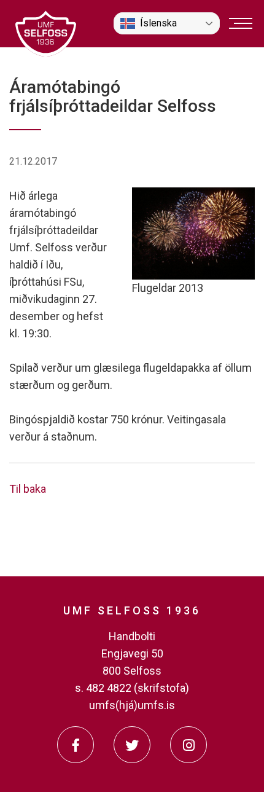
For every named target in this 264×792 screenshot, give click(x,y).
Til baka (27, 488)
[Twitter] (132, 744)
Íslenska (158, 23)
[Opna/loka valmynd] (240, 23)
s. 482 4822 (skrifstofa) (132, 687)
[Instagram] (188, 744)
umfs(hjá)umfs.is (132, 705)
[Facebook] (75, 744)
